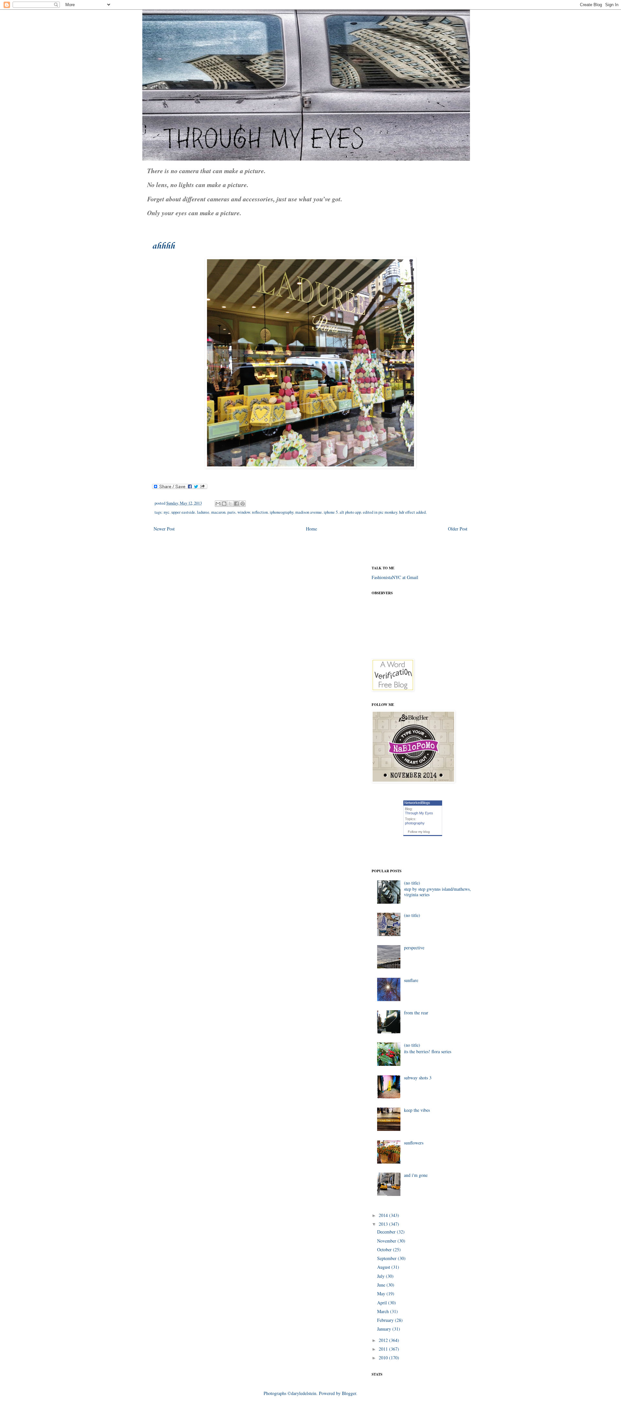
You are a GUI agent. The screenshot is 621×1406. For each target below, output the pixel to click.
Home (311, 529)
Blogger (349, 1393)
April (382, 1303)
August (384, 1267)
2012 (384, 1340)
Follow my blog (419, 831)
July (381, 1276)
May (382, 1293)
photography (415, 823)
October (385, 1249)
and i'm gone (416, 1175)
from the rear (416, 1013)
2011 (384, 1349)
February (386, 1320)
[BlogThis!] (224, 503)
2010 (384, 1358)
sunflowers (413, 1143)
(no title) (412, 883)
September (387, 1258)
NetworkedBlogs (417, 803)
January (384, 1329)
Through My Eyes (419, 813)
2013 (384, 1224)
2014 (384, 1215)
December (387, 1232)
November (387, 1241)
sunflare (411, 980)
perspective (414, 947)
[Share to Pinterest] (242, 503)
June (382, 1285)
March (383, 1311)
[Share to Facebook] (236, 503)
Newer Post (164, 529)
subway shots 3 (417, 1078)
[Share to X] (230, 503)
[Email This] (218, 503)
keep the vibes (417, 1110)
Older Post (457, 529)
